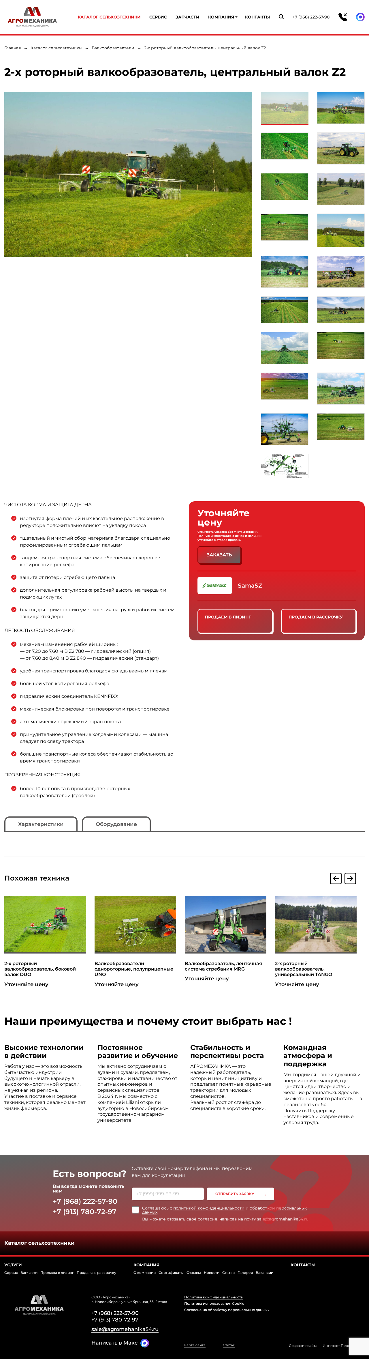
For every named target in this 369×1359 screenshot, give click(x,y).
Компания (221, 17)
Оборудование (116, 824)
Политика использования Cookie (214, 1303)
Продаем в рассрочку (316, 617)
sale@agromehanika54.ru (125, 1329)
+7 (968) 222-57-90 (311, 17)
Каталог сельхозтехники (109, 17)
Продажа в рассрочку (96, 1272)
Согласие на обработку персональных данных (226, 1310)
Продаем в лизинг (228, 617)
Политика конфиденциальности (213, 1297)
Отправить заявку (234, 1194)
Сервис (158, 17)
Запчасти (187, 17)
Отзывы (194, 1272)
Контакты (257, 17)
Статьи (228, 1272)
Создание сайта (303, 1345)
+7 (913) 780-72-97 (84, 1211)
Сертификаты (171, 1272)
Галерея (245, 1272)
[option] (128, 174)
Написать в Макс (114, 1343)
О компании (144, 1272)
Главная (12, 48)
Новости (211, 1272)
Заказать (219, 555)
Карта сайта (195, 1345)
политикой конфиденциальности (208, 1208)
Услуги (13, 1265)
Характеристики (41, 824)
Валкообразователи (113, 48)
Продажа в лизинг (57, 1272)
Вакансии (264, 1272)
